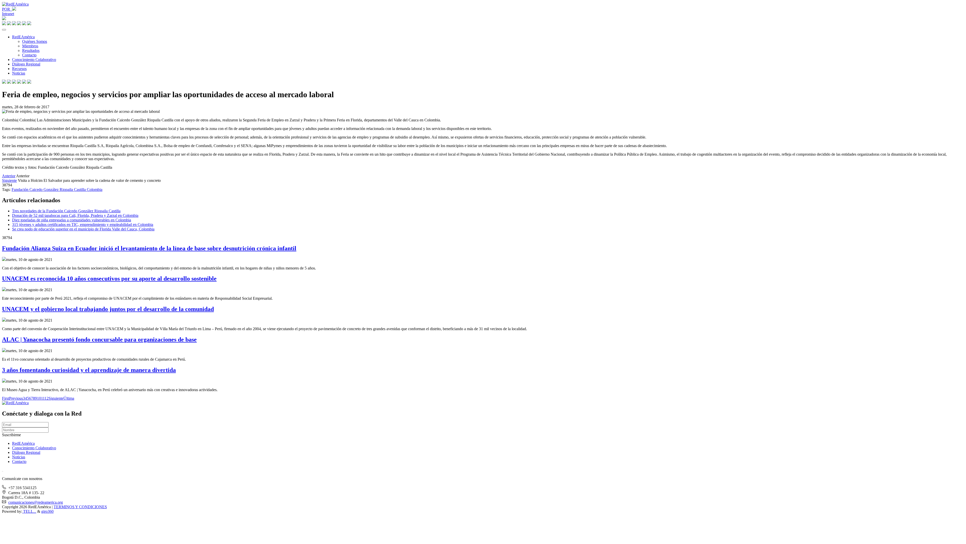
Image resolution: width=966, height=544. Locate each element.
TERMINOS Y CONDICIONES (80, 507)
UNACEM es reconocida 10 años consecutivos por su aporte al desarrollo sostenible (109, 278)
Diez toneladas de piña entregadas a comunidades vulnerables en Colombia (71, 220)
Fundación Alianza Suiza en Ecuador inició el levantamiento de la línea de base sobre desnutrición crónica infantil (149, 248)
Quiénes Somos (34, 41)
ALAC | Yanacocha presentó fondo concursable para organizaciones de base (99, 339)
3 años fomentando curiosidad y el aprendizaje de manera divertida (89, 370)
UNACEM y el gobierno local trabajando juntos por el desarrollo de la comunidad (108, 309)
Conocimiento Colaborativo (34, 59)
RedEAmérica (23, 37)
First (5, 398)
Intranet (8, 14)
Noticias (18, 73)
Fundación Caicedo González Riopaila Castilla (49, 189)
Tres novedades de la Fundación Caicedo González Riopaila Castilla (66, 211)
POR (7, 9)
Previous (16, 398)
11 (43, 398)
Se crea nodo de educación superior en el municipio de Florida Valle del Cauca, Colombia (83, 229)
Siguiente (9, 180)
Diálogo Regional (26, 64)
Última (68, 398)
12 (47, 398)
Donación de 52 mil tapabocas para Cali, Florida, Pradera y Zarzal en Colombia (75, 215)
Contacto (29, 55)
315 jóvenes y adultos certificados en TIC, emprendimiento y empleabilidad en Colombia (82, 224)
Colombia (94, 189)
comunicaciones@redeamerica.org (35, 502)
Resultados (30, 50)
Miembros (30, 46)
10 (39, 398)
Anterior (8, 176)
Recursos (19, 68)
